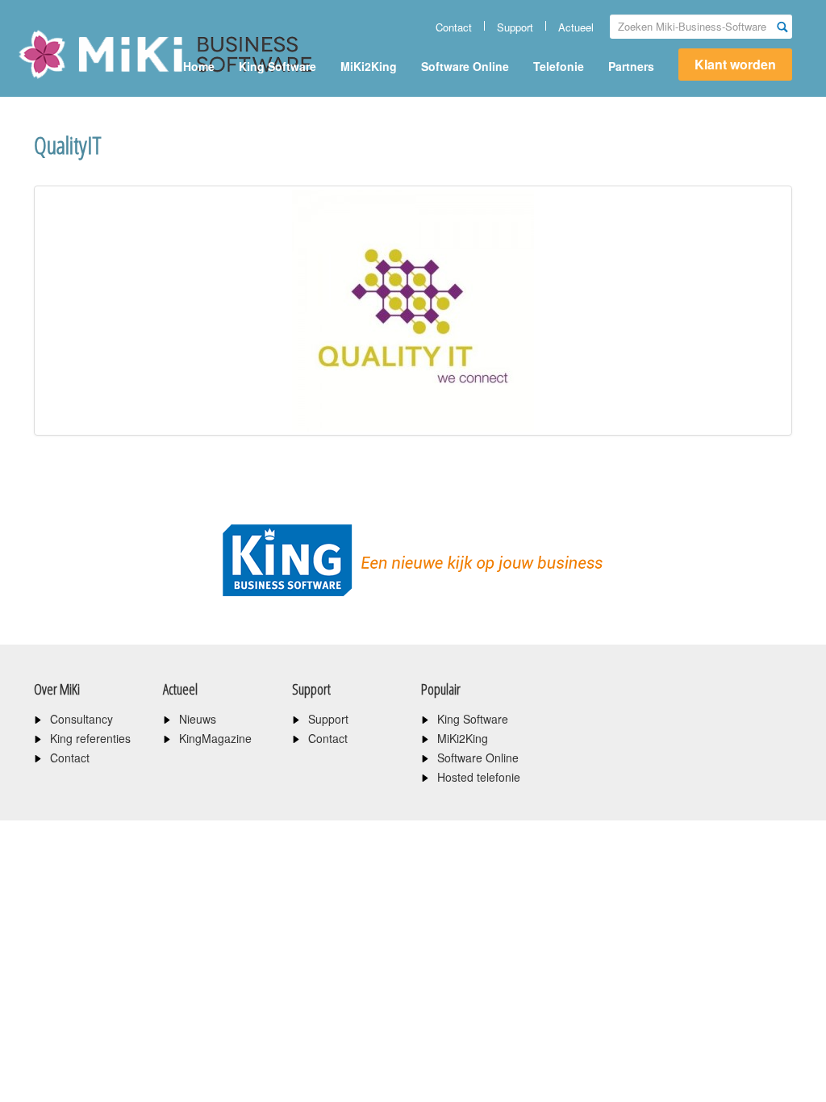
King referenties (90, 738)
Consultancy (81, 719)
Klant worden (735, 64)
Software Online (465, 66)
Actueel (576, 27)
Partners (631, 66)
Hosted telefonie (478, 777)
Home (199, 66)
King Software (277, 66)
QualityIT (68, 144)
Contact (454, 27)
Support (515, 27)
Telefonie (558, 66)
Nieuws (197, 719)
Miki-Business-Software (98, 82)
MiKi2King (368, 66)
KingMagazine (215, 738)
